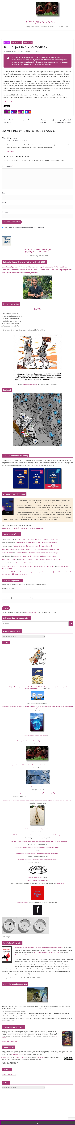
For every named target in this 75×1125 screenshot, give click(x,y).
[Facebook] (12, 111)
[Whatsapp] (22, 111)
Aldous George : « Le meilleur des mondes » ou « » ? (41, 549)
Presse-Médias (28, 42)
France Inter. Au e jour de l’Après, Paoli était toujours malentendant (55, 121)
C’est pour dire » (6, 1057)
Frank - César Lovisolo (9, 559)
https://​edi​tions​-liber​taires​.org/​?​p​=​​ (46, 952)
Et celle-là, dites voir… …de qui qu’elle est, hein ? (17, 121)
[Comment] (5, 111)
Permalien (29, 141)
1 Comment (36, 51)
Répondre (10, 151)
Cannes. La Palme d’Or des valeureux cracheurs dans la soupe (37, 553)
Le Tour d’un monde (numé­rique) (29, 1009)
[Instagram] (19, 111)
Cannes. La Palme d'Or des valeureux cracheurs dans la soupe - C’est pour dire (28, 566)
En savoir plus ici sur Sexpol (9, 1041)
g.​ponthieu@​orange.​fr (31, 612)
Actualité (6, 42)
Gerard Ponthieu (7, 553)
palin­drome (60, 883)
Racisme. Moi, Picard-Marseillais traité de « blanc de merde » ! (37, 539)
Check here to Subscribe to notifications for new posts (24, 228)
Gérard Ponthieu (18, 51)
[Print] (29, 111)
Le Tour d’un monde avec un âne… (63, 1009)
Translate (13, 1077)
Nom (4, 193)
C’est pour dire (40, 21)
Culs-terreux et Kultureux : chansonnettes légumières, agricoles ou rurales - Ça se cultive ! (32, 572)
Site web (5, 212)
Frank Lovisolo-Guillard (9, 549)
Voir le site (9, 102)
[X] (15, 111)
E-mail (4, 202)
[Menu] (3, 31)
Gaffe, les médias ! (17, 42)
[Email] (8, 111)
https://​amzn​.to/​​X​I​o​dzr (22, 955)
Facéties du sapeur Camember (29, 384)
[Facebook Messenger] (26, 111)
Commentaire (7, 166)
